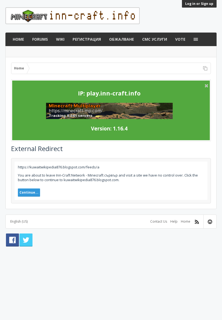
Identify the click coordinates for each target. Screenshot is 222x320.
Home (18, 39)
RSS (197, 222)
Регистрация (87, 39)
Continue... (28, 192)
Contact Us (158, 221)
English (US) (19, 221)
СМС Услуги (154, 39)
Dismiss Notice (206, 86)
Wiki (60, 39)
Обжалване (121, 39)
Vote (180, 39)
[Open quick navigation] (205, 68)
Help (174, 221)
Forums (40, 39)
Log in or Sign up (199, 3)
